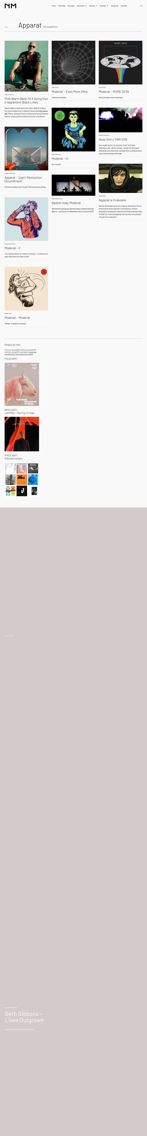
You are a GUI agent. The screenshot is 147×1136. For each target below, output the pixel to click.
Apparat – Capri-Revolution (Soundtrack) (23, 179)
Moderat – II (12, 248)
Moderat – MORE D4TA (114, 91)
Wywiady (71, 6)
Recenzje (61, 6)
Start (54, 6)
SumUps (103, 6)
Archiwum (81, 6)
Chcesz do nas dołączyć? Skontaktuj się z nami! (20, 353)
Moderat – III (60, 158)
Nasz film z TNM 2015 (113, 139)
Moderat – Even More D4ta (69, 91)
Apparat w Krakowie (112, 200)
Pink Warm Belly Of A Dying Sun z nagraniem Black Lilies (26, 100)
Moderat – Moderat (17, 317)
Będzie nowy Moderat (66, 203)
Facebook (114, 6)
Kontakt (124, 6)
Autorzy (92, 6)
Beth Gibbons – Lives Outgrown (24, 1016)
